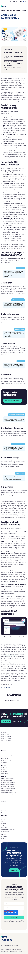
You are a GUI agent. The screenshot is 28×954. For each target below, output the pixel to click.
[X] (4, 687)
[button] (25, 1)
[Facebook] (7, 687)
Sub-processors (5, 951)
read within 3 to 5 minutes (14, 136)
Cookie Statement (13, 951)
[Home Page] (3, 6)
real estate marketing (7, 170)
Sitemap (20, 951)
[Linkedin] (2, 687)
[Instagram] (5, 940)
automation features (20, 543)
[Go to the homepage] (4, 936)
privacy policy (16, 922)
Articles (3, 10)
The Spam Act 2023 (14, 176)
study (7, 130)
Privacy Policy (8, 949)
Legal (2, 949)
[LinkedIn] (2, 940)
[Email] (9, 687)
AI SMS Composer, (10, 654)
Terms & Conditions (16, 949)
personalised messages (9, 189)
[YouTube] (10, 940)
